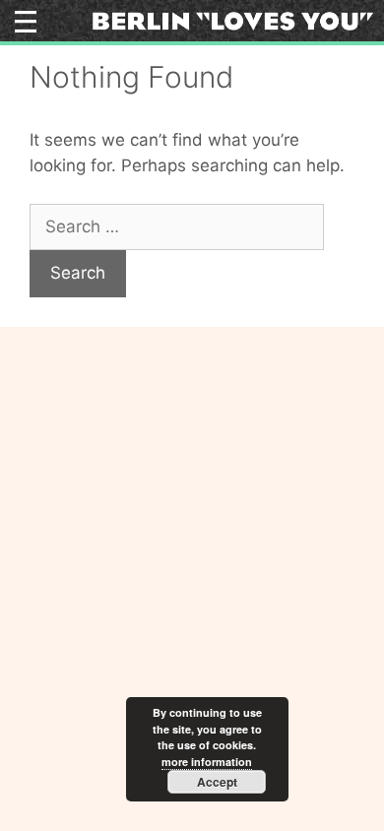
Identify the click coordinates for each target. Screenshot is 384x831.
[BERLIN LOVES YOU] (233, 20)
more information (206, 761)
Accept (217, 782)
